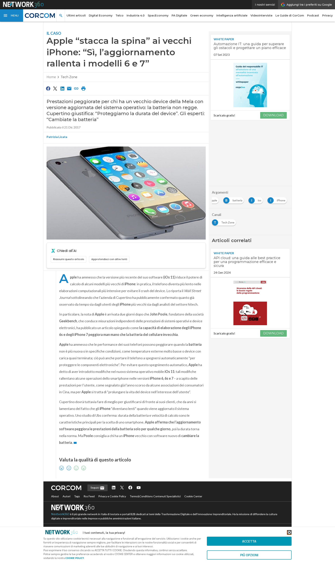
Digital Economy (100, 15)
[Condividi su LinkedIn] (62, 88)
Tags (77, 496)
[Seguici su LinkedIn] (113, 488)
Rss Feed (89, 496)
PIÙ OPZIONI (249, 555)
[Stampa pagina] (83, 88)
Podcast (313, 15)
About (55, 496)
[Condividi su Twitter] (55, 88)
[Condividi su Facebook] (48, 88)
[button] (11, 15)
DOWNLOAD (273, 115)
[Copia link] (76, 88)
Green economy (201, 15)
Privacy (327, 15)
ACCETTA (249, 541)
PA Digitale (179, 15)
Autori (66, 496)
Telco (119, 15)
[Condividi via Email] (69, 88)
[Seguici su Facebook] (130, 488)
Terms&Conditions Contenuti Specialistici (155, 496)
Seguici (95, 487)
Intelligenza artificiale (231, 15)
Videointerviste (261, 15)
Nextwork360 (60, 514)
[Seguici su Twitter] (122, 488)
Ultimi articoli (76, 15)
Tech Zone (69, 77)
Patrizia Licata (57, 137)
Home (51, 77)
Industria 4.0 (136, 15)
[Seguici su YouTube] (138, 488)
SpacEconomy (158, 15)
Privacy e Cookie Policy (112, 496)
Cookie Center (193, 496)
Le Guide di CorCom (289, 15)
